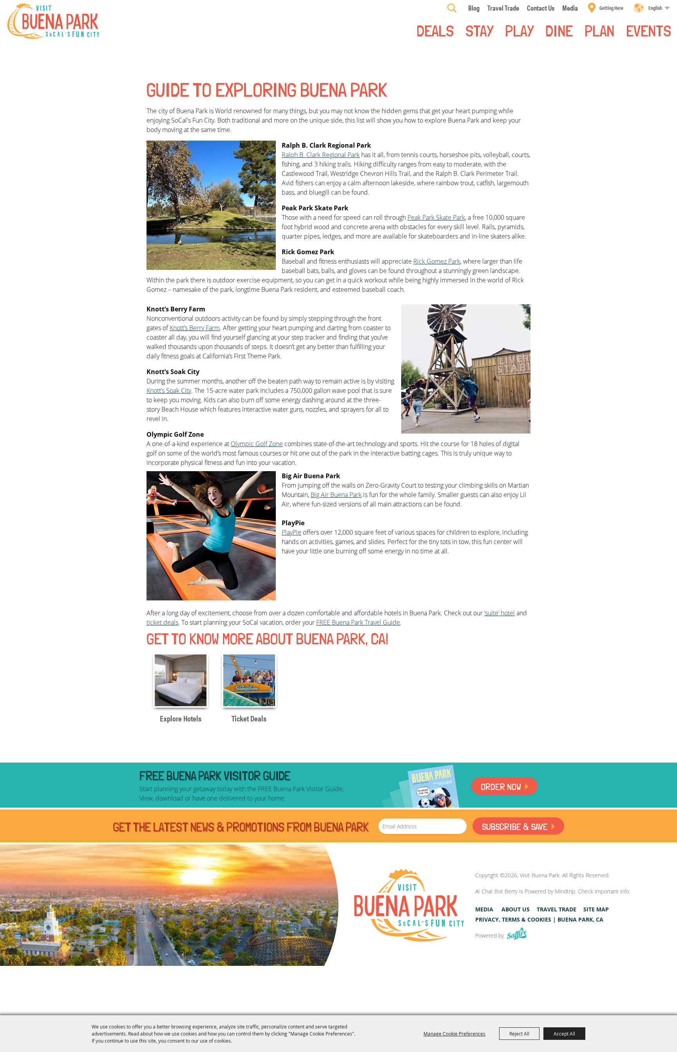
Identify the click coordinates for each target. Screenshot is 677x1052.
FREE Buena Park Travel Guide (358, 622)
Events (648, 30)
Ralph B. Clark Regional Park (321, 154)
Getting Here (611, 7)
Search (452, 8)
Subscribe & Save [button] (515, 826)
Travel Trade (556, 909)
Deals (435, 30)
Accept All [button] (564, 1033)
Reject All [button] (519, 1033)
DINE (559, 30)
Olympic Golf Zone (257, 443)
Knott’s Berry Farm (195, 328)
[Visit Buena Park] (53, 21)
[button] (211, 205)
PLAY (519, 30)
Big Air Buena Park (336, 494)
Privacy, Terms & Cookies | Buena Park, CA (539, 919)
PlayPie (291, 532)
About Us (515, 909)
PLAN (599, 30)
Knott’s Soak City (169, 390)
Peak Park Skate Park (436, 217)
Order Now (501, 786)
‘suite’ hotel (499, 613)
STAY (479, 30)
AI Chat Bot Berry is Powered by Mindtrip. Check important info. (552, 891)
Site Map (596, 909)
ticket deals (162, 622)
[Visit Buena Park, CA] (408, 905)
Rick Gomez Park (436, 261)
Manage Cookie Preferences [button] (454, 1033)
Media (484, 909)
